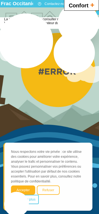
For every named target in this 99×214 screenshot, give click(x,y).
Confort (81, 5)
